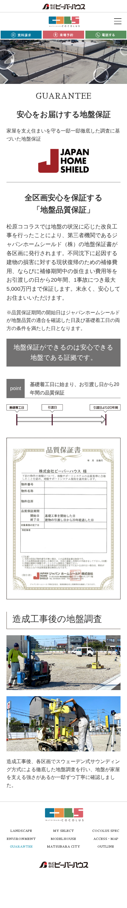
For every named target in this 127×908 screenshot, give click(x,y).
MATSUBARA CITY (63, 846)
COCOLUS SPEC (105, 830)
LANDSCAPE (21, 830)
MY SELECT (63, 830)
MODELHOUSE (63, 839)
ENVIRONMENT (21, 839)
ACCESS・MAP (105, 839)
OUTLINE (105, 846)
